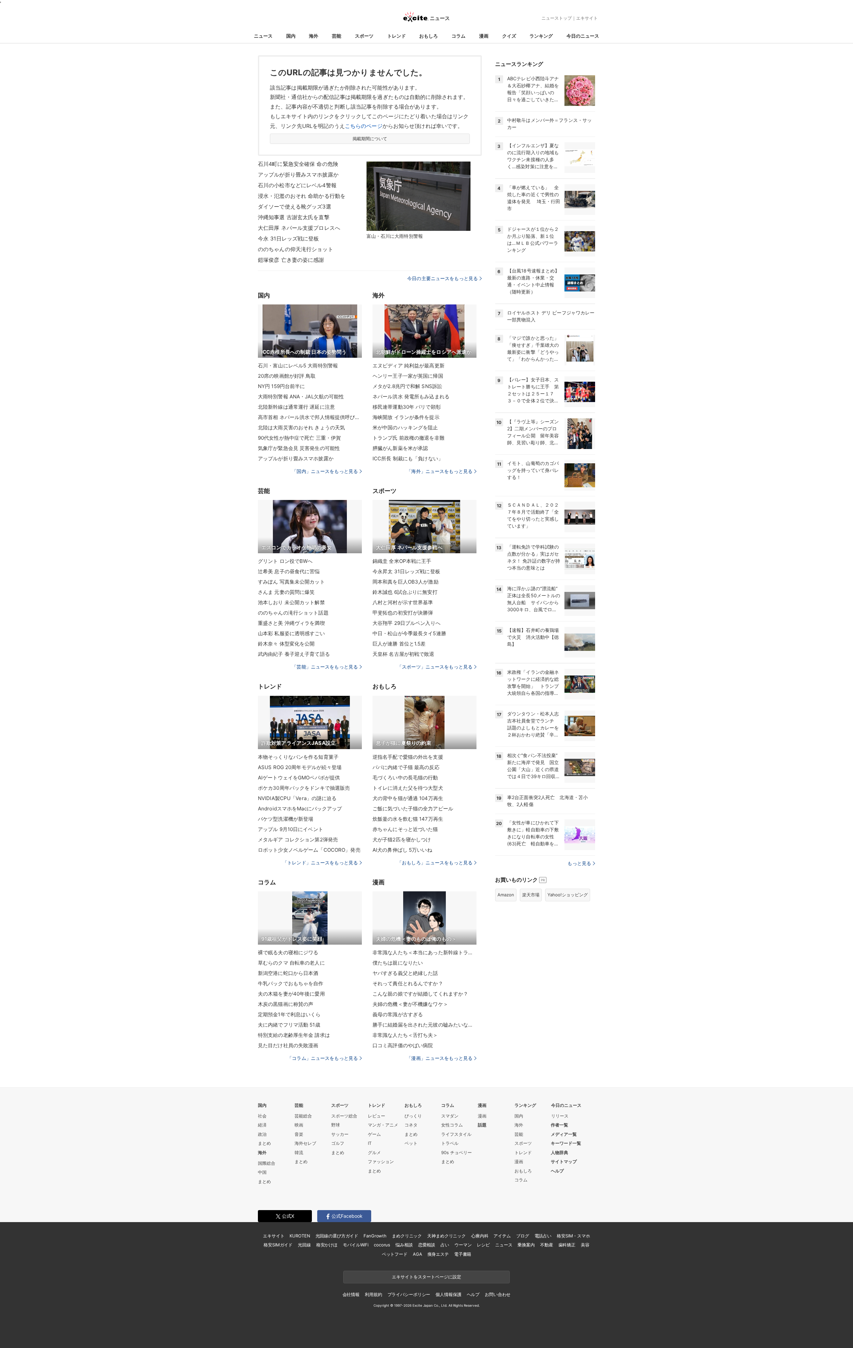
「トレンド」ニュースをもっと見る (320, 862)
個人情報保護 (448, 1294)
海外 (313, 36)
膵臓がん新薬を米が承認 (400, 448)
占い (444, 1244)
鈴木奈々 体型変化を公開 (286, 644)
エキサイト (587, 18)
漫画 (483, 36)
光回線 (304, 1244)
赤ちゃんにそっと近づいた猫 (405, 829)
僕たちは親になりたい (398, 963)
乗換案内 (525, 1244)
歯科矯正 (566, 1244)
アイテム (501, 1235)
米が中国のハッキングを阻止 (405, 427)
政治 (262, 1134)
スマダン (449, 1116)
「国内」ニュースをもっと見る (325, 471)
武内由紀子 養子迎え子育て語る (294, 654)
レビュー (376, 1116)
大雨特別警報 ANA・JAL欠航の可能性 (301, 396)
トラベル (449, 1143)
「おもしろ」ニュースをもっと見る (434, 862)
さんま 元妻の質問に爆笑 (286, 592)
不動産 (546, 1244)
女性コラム (452, 1124)
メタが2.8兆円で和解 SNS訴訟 (407, 386)
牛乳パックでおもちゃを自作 (291, 983)
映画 (299, 1124)
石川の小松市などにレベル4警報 (297, 185)
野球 (335, 1124)
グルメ (374, 1152)
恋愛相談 (426, 1244)
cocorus (382, 1244)
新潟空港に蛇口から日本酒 (288, 973)
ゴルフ (337, 1143)
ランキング (541, 36)
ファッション (381, 1161)
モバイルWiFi (356, 1244)
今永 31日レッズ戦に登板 (288, 238)
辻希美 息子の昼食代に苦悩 (289, 571)
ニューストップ (556, 18)
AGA (417, 1254)
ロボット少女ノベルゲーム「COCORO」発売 (309, 850)
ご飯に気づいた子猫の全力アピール (413, 808)
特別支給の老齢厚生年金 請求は (294, 1035)
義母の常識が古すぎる (398, 1014)
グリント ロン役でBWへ (285, 561)
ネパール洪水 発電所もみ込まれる (411, 396)
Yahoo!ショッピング (567, 894)
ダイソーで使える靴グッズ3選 (294, 206)
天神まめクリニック (446, 1235)
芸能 (336, 36)
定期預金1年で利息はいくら (289, 1014)
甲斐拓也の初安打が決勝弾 (403, 613)
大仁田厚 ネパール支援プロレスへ (299, 228)
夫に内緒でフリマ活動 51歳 (289, 1025)
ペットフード (395, 1254)
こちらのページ (364, 126)
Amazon (505, 894)
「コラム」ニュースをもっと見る (322, 1058)
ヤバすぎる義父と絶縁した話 (405, 973)
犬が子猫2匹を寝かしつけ (402, 839)
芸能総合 (303, 1116)
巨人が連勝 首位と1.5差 (399, 644)
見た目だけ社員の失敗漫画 (288, 1045)
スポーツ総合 (344, 1116)
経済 (262, 1124)
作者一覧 (559, 1124)
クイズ (509, 36)
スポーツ (364, 36)
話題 (482, 1124)
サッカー (340, 1134)
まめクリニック (407, 1235)
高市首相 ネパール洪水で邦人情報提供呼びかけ (310, 417)
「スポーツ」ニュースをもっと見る (434, 667)
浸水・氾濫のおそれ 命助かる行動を (302, 196)
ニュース (263, 36)
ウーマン (462, 1244)
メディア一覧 (564, 1134)
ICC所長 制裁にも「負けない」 (408, 458)
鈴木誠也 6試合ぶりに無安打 (405, 592)
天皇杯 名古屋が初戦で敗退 (403, 654)
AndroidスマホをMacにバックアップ (300, 808)
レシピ (483, 1244)
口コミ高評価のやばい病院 (403, 1045)
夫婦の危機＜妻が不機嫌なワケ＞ (410, 1004)
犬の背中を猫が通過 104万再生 (408, 798)
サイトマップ (564, 1161)
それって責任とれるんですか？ (408, 983)
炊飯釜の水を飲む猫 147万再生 (408, 819)
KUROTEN (300, 1235)
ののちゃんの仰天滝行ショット (295, 249)
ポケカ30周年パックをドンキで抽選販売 (304, 788)
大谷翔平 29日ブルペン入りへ (406, 623)
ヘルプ (557, 1170)
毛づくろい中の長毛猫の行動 (405, 777)
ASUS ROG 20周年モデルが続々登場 (300, 767)
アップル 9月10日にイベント (290, 829)
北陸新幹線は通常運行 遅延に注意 (296, 407)
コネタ (411, 1124)
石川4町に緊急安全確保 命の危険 (298, 164)
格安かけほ (327, 1244)
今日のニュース (582, 36)
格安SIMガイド (278, 1244)
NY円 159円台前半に (281, 386)
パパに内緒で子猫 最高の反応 (406, 767)
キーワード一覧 (566, 1143)
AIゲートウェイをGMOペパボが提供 (299, 777)
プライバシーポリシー (409, 1294)
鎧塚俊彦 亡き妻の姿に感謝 (291, 259)
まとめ (264, 1143)
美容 (585, 1244)
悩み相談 (404, 1244)
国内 (291, 36)
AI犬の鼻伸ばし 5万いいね (402, 850)
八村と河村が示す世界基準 (403, 602)
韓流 (299, 1152)
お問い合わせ (497, 1294)
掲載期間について (370, 138)
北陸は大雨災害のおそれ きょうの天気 (301, 427)
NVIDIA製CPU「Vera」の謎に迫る (297, 798)
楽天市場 (530, 894)
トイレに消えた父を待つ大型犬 (408, 788)
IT (370, 1143)
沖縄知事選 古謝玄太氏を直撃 (294, 217)
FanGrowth (375, 1235)
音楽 (299, 1134)
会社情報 (351, 1294)
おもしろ (428, 36)
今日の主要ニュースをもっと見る (442, 278)
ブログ (522, 1235)
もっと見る (579, 863)
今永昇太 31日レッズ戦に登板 (406, 571)
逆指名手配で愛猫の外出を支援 (408, 757)
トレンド (396, 36)
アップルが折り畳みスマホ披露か (298, 174)
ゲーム (374, 1134)
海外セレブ (305, 1143)
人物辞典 (559, 1152)
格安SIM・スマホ (573, 1235)
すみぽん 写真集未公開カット (291, 582)
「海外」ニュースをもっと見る (439, 471)
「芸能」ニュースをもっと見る (325, 667)
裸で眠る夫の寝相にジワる (288, 952)
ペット (411, 1143)
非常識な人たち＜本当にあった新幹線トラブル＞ (424, 952)
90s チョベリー (456, 1152)
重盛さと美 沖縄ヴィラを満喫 (291, 623)
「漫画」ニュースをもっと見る (439, 1058)
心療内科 (479, 1235)
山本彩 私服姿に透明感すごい (291, 633)
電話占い (542, 1235)
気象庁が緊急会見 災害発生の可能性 (299, 448)
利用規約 (373, 1294)
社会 (262, 1116)
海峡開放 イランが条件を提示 (406, 417)
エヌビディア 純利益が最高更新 (408, 365)
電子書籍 (462, 1254)
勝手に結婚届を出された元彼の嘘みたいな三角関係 (424, 1025)
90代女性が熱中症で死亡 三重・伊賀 (299, 438)
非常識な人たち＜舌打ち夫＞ (405, 1035)
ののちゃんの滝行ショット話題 (293, 613)
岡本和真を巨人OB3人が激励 (405, 582)
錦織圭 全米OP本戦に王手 (402, 561)
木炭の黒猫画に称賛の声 (285, 1004)
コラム (458, 36)
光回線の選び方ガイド (337, 1235)
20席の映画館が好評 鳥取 (287, 376)
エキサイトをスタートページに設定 (426, 1276)
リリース (559, 1116)
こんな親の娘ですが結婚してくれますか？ (420, 994)
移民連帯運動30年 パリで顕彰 (407, 407)
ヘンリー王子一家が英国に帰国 (408, 376)
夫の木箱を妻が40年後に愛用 (291, 994)
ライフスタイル (456, 1134)
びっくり (413, 1116)
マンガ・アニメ (383, 1124)
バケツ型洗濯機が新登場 (285, 819)
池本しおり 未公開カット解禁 (291, 602)
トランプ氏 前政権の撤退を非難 (408, 438)
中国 (262, 1172)
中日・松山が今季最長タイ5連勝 (409, 633)
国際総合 (266, 1163)
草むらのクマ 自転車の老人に (291, 963)
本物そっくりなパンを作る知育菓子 (298, 757)
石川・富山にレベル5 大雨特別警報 (298, 365)
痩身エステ (438, 1254)
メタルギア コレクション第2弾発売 (298, 839)
